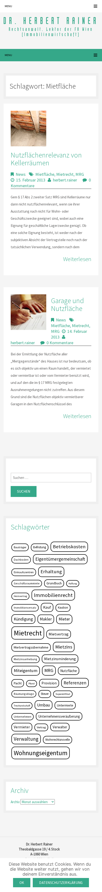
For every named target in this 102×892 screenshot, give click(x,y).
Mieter (64, 619)
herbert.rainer (65, 180)
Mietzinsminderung (60, 658)
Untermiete (65, 705)
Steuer (45, 694)
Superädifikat (63, 694)
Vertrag (41, 727)
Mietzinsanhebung (25, 659)
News (21, 174)
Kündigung (23, 619)
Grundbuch (54, 583)
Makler (46, 619)
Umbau (43, 705)
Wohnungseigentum (40, 753)
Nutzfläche (68, 670)
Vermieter (22, 727)
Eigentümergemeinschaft (60, 559)
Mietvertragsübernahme (31, 647)
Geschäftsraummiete (27, 583)
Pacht (18, 683)
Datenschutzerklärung (61, 882)
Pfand (31, 683)
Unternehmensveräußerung (59, 716)
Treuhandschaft (22, 705)
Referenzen (75, 683)
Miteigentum (25, 670)
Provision (49, 683)
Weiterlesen (77, 259)
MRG (79, 174)
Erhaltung (51, 571)
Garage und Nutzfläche (67, 304)
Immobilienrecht (53, 595)
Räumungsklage (24, 694)
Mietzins (63, 647)
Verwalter (60, 727)
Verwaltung (26, 739)
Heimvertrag (20, 596)
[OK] (96, 875)
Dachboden (21, 559)
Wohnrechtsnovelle (57, 740)
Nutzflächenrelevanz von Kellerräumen (46, 158)
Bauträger (20, 547)
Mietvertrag (59, 634)
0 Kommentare (59, 342)
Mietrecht (65, 174)
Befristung (39, 547)
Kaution (63, 608)
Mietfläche (44, 174)
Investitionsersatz (25, 607)
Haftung (73, 583)
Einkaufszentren (24, 572)
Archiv (15, 802)
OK (21, 882)
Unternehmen (22, 716)
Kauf (47, 607)
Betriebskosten (69, 547)
